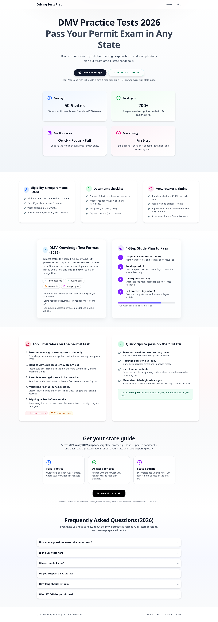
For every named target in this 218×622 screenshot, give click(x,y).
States (169, 4)
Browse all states (128, 72)
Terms (178, 614)
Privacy (168, 614)
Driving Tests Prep (49, 4)
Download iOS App (92, 72)
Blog (179, 4)
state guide (134, 392)
